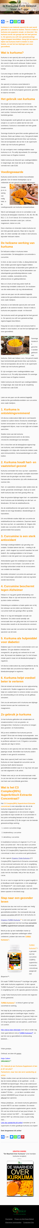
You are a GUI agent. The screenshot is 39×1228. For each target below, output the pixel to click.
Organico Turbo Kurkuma (20, 858)
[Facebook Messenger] (11, 21)
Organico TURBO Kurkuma (10, 920)
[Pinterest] (22, 21)
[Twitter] (19, 21)
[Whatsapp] (15, 21)
